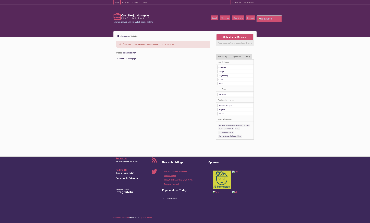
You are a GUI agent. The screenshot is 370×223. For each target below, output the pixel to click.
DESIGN (246, 125)
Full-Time (222, 94)
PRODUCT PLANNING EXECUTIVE (178, 179)
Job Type (222, 89)
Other (221, 79)
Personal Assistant (171, 184)
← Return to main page (126, 58)
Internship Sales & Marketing (175, 171)
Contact (145, 2)
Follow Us (121, 170)
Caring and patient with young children (230, 125)
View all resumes (225, 119)
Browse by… (223, 56)
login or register (129, 52)
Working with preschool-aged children (230, 136)
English (267, 18)
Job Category (223, 62)
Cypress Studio (146, 217)
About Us (125, 2)
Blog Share (135, 2)
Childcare (222, 67)
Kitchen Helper (170, 175)
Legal (117, 2)
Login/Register (249, 2)
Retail (221, 83)
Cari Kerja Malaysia (121, 217)
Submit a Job (236, 2)
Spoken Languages (226, 100)
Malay (221, 113)
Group (247, 56)
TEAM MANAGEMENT (226, 132)
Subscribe (121, 158)
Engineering (223, 75)
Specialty (237, 56)
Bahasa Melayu (225, 105)
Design (221, 71)
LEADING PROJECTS (226, 129)
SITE (237, 129)
